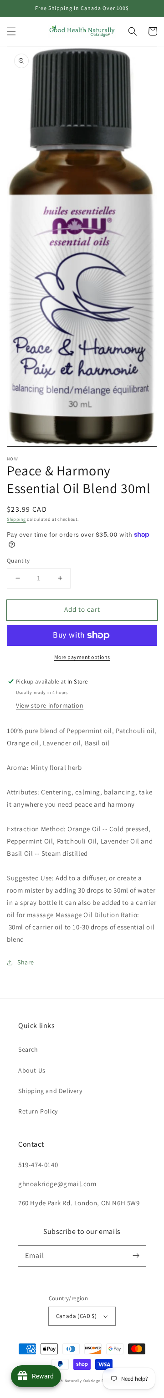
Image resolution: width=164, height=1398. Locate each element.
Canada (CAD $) (76, 1316)
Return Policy (38, 1111)
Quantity (18, 560)
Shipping (16, 519)
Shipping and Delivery (50, 1091)
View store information (49, 705)
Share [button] (25, 962)
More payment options (82, 657)
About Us (32, 1070)
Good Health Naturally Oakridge (69, 1380)
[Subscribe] (136, 1256)
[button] (11, 31)
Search (28, 1049)
